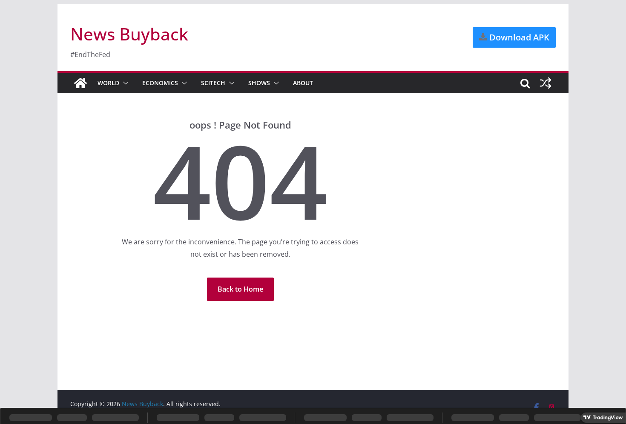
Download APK (518, 37)
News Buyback (129, 34)
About (303, 83)
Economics (160, 83)
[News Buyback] (80, 83)
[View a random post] (545, 83)
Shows (259, 83)
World (108, 83)
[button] (124, 83)
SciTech (213, 83)
